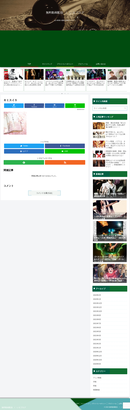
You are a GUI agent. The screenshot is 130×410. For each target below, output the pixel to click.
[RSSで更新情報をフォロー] (65, 162)
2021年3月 (97, 339)
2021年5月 (97, 331)
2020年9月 (97, 364)
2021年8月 (97, 319)
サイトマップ (85, 403)
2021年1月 (97, 348)
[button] (125, 108)
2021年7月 (97, 323)
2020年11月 (97, 356)
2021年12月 (97, 303)
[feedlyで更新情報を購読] (24, 162)
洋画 (94, 382)
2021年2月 (97, 344)
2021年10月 (97, 311)
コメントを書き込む (44, 193)
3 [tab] (68, 94)
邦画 (94, 386)
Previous (2, 80)
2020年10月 (97, 360)
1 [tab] (62, 94)
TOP (77, 403)
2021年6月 (97, 327)
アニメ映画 (97, 378)
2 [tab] (65, 94)
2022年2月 (97, 295)
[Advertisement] (65, 46)
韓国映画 (96, 390)
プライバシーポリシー (99, 403)
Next (128, 80)
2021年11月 (97, 307)
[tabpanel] (13, 79)
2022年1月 (97, 299)
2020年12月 (97, 352)
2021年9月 (97, 315)
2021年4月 (97, 335)
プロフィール (112, 403)
